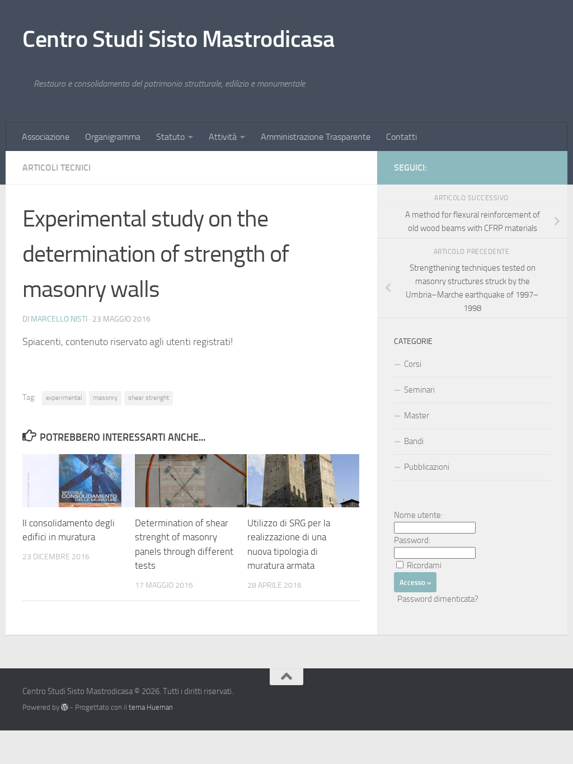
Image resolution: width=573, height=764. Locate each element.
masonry (105, 398)
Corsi (412, 364)
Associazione (45, 136)
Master (416, 416)
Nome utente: (418, 515)
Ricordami (424, 565)
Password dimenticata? (437, 599)
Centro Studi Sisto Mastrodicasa (178, 39)
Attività (223, 136)
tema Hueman (151, 707)
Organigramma (112, 136)
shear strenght (148, 398)
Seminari (419, 390)
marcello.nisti (59, 319)
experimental (64, 398)
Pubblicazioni (426, 467)
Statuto (170, 136)
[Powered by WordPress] (64, 707)
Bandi (414, 441)
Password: (412, 540)
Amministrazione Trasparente (315, 136)
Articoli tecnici (56, 167)
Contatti (401, 136)
